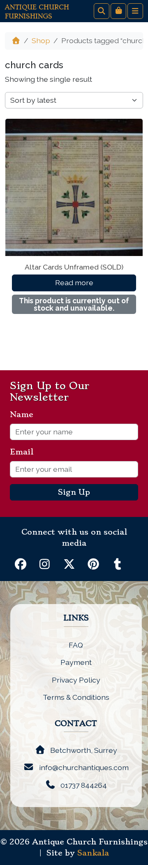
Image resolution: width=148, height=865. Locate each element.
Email (25, 452)
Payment (76, 662)
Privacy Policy (76, 680)
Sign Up (74, 492)
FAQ (76, 645)
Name (25, 414)
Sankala (93, 853)
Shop (41, 40)
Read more (74, 282)
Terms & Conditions (76, 697)
